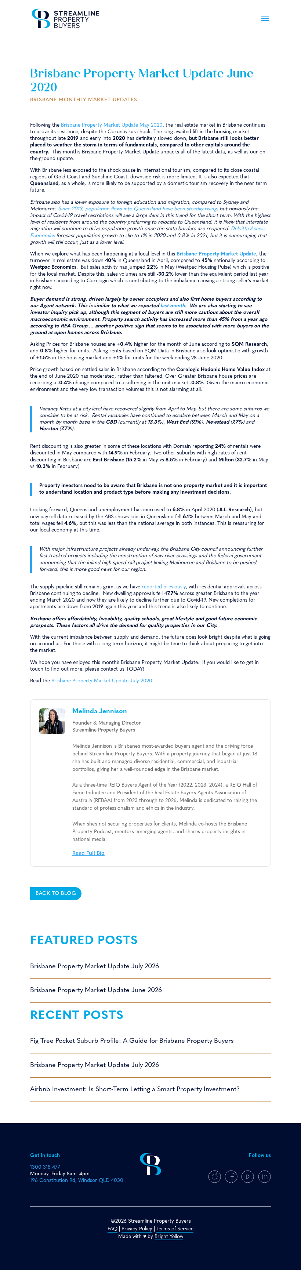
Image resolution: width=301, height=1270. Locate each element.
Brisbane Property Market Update (216, 254)
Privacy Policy (137, 1229)
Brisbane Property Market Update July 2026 (94, 966)
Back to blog (56, 893)
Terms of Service (174, 1229)
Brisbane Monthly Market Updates (83, 100)
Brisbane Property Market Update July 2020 (101, 681)
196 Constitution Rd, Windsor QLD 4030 (76, 1180)
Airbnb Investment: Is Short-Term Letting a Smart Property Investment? (135, 1089)
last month (172, 306)
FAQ (112, 1229)
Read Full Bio (88, 852)
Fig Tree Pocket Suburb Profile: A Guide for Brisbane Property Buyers (132, 1041)
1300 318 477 (45, 1167)
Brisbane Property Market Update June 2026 (96, 990)
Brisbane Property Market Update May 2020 (112, 125)
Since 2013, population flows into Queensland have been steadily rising (137, 209)
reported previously (164, 587)
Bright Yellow (169, 1237)
